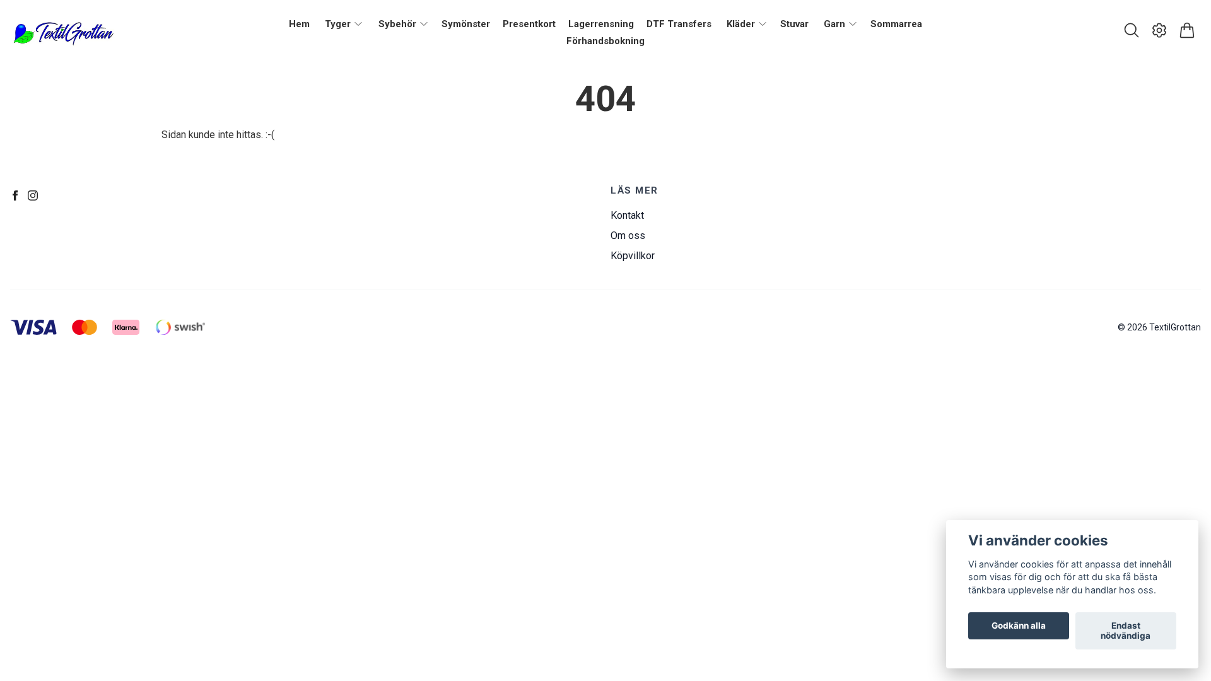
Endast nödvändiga (1125, 631)
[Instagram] (33, 195)
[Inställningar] (1159, 30)
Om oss (628, 236)
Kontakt (627, 215)
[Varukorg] (1187, 30)
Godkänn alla (1019, 626)
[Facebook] (15, 195)
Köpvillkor (633, 256)
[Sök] (1131, 30)
